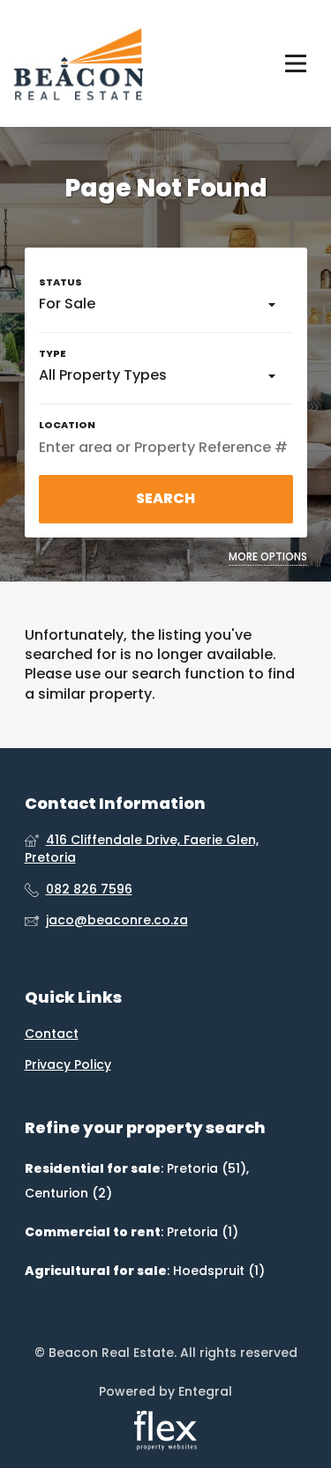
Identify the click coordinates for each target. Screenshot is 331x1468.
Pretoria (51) (206, 1168)
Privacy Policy (68, 1065)
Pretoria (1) (202, 1232)
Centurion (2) (68, 1193)
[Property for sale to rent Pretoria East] (77, 63)
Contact (52, 1034)
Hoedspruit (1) (219, 1270)
